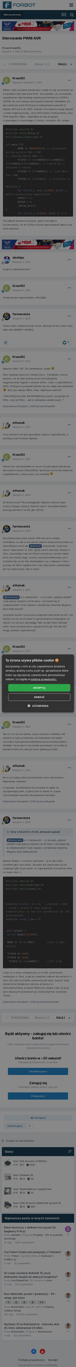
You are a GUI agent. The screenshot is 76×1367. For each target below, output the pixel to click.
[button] (38, 706)
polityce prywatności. (44, 679)
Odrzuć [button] (39, 697)
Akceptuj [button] (39, 687)
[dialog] (38, 683)
